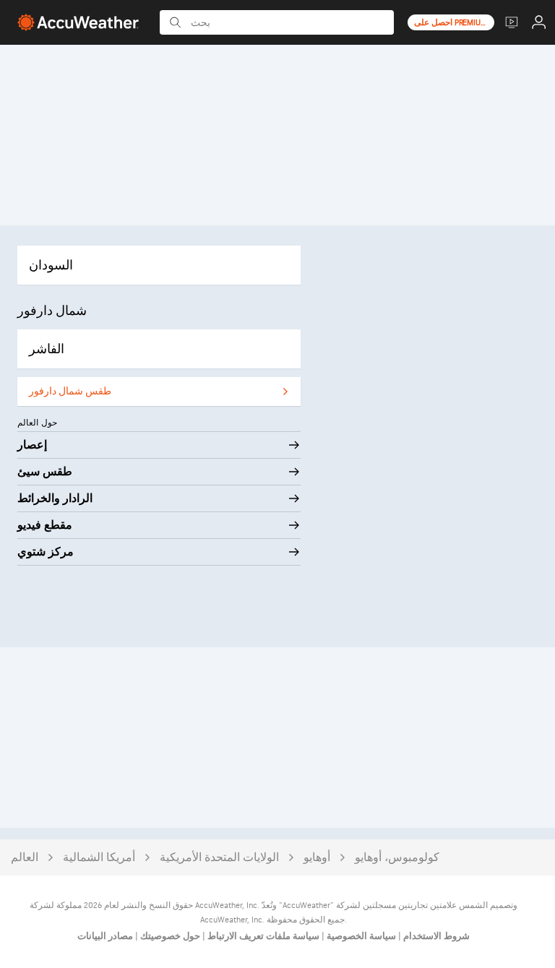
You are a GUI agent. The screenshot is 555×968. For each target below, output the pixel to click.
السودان (51, 265)
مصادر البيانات (105, 936)
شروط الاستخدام (435, 936)
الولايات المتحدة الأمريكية (219, 858)
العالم (24, 858)
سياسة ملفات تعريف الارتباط (262, 936)
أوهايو (317, 858)
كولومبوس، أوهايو (397, 858)
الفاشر (46, 349)
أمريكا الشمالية (99, 858)
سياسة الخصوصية (360, 936)
